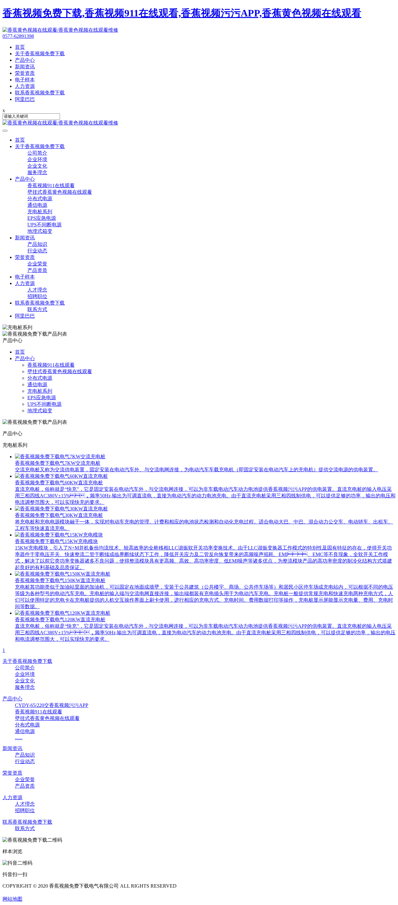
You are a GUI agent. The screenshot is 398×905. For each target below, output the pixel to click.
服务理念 (37, 172)
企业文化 (37, 166)
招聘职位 (37, 296)
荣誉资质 (25, 257)
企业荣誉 (37, 263)
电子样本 (25, 276)
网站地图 (12, 899)
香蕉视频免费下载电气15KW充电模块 (56, 541)
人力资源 (25, 283)
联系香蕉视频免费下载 (40, 302)
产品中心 (25, 179)
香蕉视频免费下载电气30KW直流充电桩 (59, 515)
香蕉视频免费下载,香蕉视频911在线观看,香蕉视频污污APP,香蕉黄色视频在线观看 (181, 13)
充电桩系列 (39, 211)
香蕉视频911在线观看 (51, 185)
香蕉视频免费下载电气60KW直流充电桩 (59, 482)
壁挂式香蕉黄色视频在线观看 (59, 192)
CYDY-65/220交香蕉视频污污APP (51, 705)
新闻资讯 (25, 237)
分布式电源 (39, 198)
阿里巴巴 (25, 316)
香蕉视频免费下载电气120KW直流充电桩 (60, 619)
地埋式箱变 (39, 231)
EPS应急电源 (41, 218)
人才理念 (37, 289)
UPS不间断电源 (44, 224)
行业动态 (37, 250)
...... (18, 737)
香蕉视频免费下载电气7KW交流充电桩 (57, 463)
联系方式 (37, 309)
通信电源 (37, 205)
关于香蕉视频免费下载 (40, 146)
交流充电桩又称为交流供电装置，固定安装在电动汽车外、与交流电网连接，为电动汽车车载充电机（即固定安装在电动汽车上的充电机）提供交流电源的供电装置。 (196, 469)
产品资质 (37, 270)
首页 (20, 140)
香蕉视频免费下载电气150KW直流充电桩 (60, 580)
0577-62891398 (18, 36)
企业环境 (37, 159)
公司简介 (37, 153)
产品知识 (37, 244)
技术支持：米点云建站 (27, 892)
